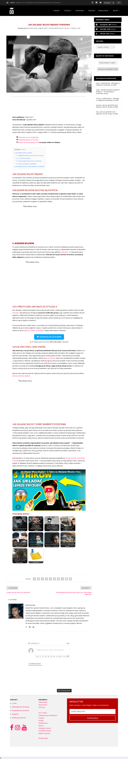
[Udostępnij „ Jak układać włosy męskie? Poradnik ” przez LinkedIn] (54, 579)
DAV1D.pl (41, 707)
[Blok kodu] (57, 656)
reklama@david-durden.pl (20, 707)
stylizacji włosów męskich (21, 376)
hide (23, 149)
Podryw (41, 718)
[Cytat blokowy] (54, 656)
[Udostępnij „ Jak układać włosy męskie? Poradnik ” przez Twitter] (38, 579)
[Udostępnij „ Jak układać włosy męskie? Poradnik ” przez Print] (70, 579)
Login (68, 643)
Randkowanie (43, 723)
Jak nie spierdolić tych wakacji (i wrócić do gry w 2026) (107, 106)
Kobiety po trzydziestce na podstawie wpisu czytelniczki (38, 3)
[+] (65, 656)
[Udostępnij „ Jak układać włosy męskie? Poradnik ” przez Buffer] (58, 579)
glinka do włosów (50, 358)
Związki (41, 720)
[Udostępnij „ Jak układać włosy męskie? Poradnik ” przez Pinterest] (50, 579)
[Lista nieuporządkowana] (51, 656)
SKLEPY (115, 10)
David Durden (33, 28)
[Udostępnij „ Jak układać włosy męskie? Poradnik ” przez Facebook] (34, 579)
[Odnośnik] (59, 656)
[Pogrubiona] (37, 656)
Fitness (41, 726)
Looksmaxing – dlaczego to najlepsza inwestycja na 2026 (108, 84)
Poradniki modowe (44, 731)
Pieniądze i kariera (44, 728)
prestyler (15, 313)
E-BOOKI (56, 10)
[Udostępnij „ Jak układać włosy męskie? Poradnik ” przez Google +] (42, 579)
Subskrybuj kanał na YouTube (28, 140)
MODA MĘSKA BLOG (56, 28)
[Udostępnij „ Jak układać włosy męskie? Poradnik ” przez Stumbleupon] (62, 579)
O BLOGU (67, 10)
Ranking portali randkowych (47, 715)
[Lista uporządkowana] (48, 656)
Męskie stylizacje (44, 733)
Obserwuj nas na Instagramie (28, 137)
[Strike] (45, 656)
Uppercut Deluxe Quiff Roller (34, 330)
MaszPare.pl (42, 705)
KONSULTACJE (103, 10)
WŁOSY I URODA (70, 28)
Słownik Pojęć (43, 738)
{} (62, 656)
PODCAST (91, 10)
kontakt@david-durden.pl (20, 710)
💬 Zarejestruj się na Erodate (49, 337)
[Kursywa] (40, 656)
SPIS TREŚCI (42, 713)
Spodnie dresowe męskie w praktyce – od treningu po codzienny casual (108, 91)
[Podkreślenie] (43, 656)
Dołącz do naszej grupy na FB (28, 142)
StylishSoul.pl (42, 702)
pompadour (64, 252)
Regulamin (15, 714)
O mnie (14, 703)
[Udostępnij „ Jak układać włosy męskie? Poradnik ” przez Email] (66, 579)
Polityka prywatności (19, 718)
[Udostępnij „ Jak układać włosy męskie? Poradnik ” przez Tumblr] (46, 579)
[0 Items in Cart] (119, 2)
